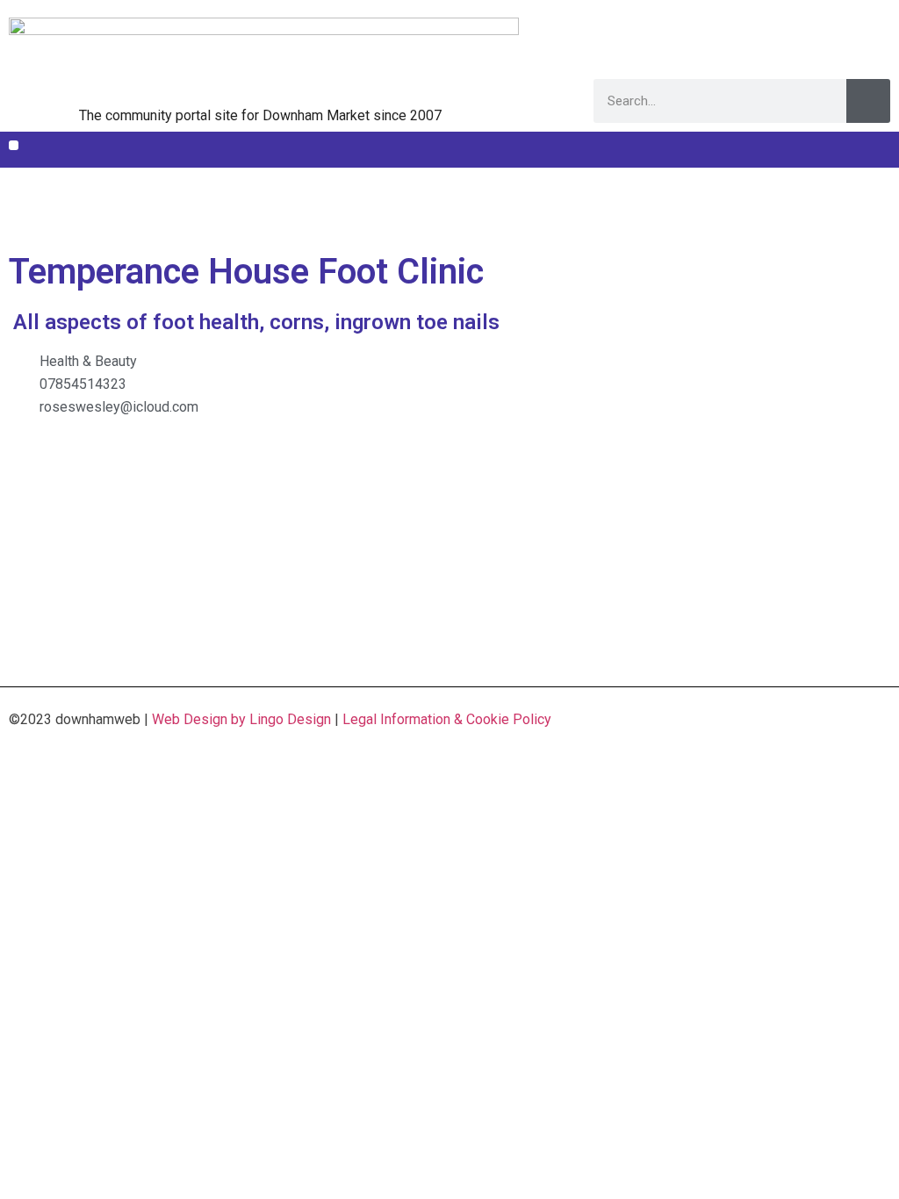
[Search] (868, 101)
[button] (13, 145)
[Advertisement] (449, 208)
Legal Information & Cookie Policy (446, 719)
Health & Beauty (88, 361)
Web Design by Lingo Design (241, 719)
